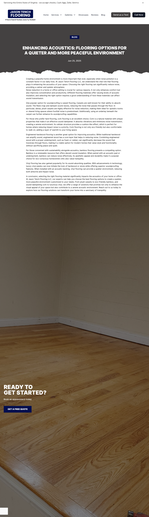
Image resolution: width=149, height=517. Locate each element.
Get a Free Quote (18, 409)
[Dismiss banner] (143, 2)
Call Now (138, 15)
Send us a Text (120, 15)
